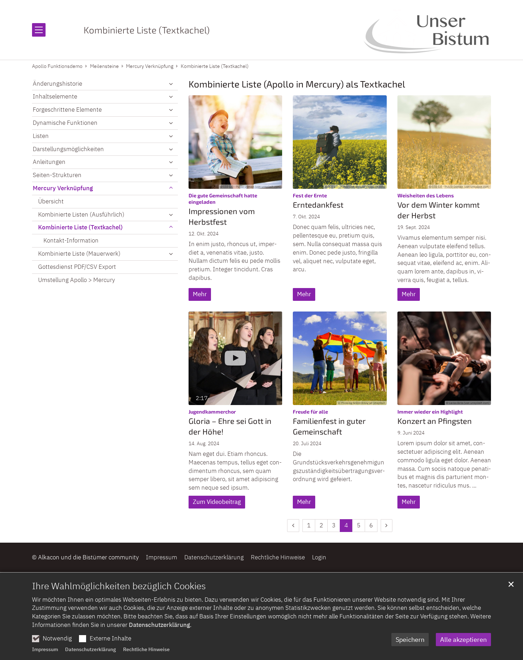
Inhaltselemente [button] (55, 96)
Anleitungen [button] (49, 162)
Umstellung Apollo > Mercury (76, 280)
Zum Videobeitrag (217, 502)
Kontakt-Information (71, 240)
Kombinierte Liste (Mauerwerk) (79, 253)
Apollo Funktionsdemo (57, 66)
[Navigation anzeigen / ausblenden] (38, 29)
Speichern (410, 639)
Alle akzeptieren (463, 639)
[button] (171, 84)
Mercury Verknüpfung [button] (63, 188)
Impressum (45, 649)
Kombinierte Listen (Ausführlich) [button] (81, 214)
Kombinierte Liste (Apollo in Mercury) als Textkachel (297, 83)
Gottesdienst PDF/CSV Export (77, 267)
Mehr (200, 294)
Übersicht (51, 201)
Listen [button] (41, 136)
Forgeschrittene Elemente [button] (67, 109)
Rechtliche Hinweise (146, 649)
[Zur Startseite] (427, 29)
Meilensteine (104, 66)
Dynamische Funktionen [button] (65, 123)
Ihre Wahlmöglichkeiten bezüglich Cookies (119, 586)
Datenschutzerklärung (159, 625)
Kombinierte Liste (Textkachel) (215, 66)
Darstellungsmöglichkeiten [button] (68, 149)
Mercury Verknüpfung (149, 66)
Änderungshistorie (57, 83)
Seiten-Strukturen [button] (57, 175)
